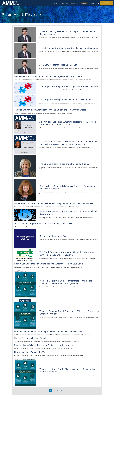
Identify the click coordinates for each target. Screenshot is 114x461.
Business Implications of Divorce (54, 236)
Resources (83, 3)
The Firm (56, 3)
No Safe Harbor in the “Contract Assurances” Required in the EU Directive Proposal (53, 203)
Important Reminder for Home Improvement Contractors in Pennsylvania (48, 331)
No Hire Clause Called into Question (31, 338)
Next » (62, 390)
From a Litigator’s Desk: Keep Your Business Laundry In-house (43, 345)
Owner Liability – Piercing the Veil (30, 352)
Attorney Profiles (75, 3)
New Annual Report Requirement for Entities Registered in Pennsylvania (48, 76)
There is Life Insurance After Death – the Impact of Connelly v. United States (50, 110)
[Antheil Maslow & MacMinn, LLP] (12, 3)
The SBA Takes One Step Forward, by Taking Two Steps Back (68, 48)
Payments (91, 3)
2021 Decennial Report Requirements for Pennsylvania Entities (44, 223)
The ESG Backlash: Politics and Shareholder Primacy (64, 164)
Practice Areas (64, 3)
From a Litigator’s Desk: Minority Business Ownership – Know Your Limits (48, 264)
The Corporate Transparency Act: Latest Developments (65, 100)
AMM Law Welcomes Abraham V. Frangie (59, 65)
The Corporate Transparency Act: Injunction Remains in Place (68, 86)
